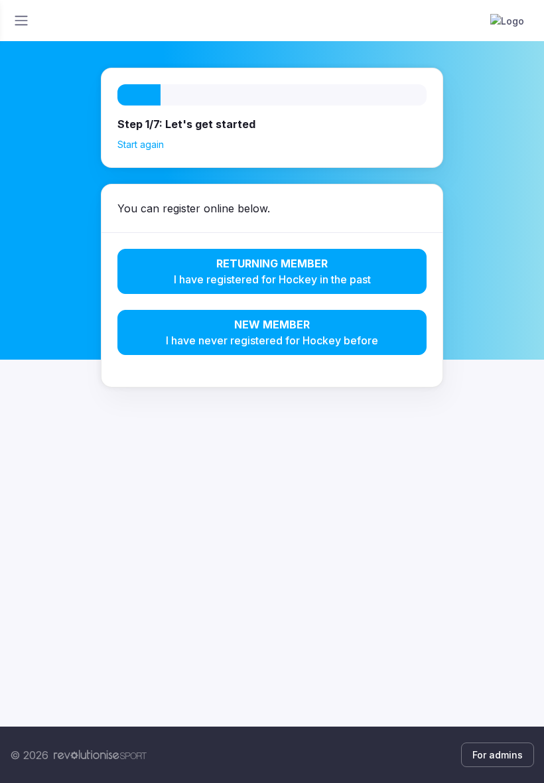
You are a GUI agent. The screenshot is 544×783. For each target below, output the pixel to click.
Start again (140, 144)
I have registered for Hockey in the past (272, 271)
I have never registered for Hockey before (272, 332)
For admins (497, 754)
